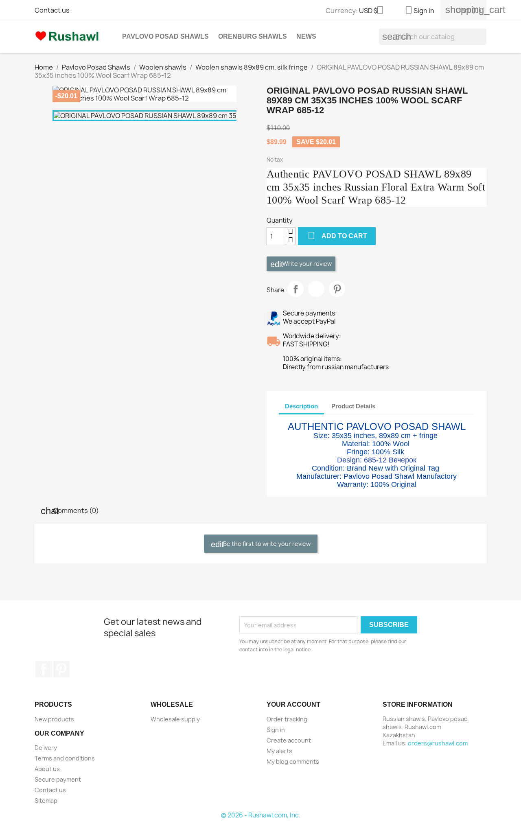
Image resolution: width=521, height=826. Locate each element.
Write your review (306, 263)
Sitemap (46, 800)
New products (54, 719)
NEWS (306, 36)
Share (295, 289)
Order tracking (287, 719)
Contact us (52, 10)
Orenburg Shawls (252, 36)
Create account (289, 740)
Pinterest (337, 289)
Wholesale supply (175, 719)
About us (47, 769)
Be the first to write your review (266, 544)
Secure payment (58, 779)
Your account (293, 704)
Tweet (316, 289)
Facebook (43, 669)
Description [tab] (301, 406)
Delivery (46, 748)
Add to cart (337, 235)
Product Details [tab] (353, 406)
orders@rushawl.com (438, 743)
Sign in (276, 730)
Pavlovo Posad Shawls (165, 36)
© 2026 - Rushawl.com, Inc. (260, 815)
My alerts (279, 751)
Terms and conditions (65, 758)
